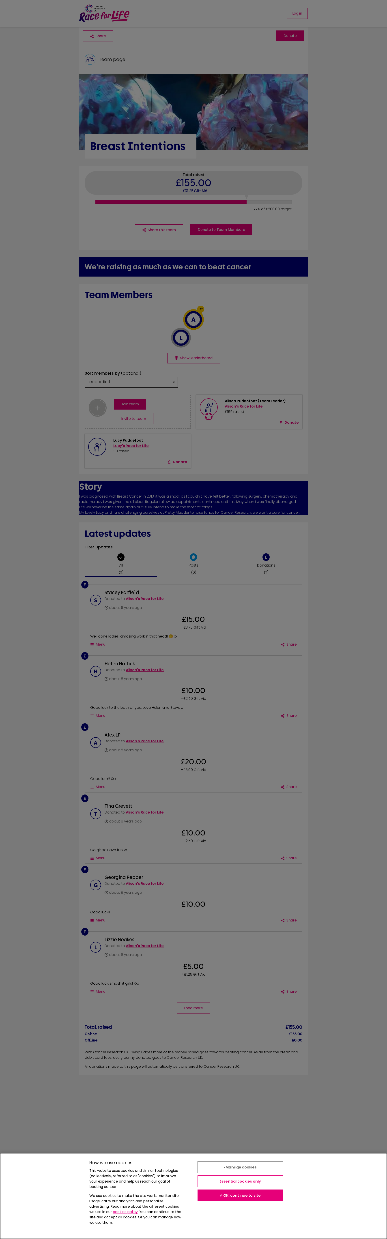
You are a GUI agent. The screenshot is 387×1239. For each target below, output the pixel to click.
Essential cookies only (240, 1181)
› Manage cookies (240, 1167)
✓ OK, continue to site (240, 1195)
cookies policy (125, 1211)
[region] (193, 1196)
